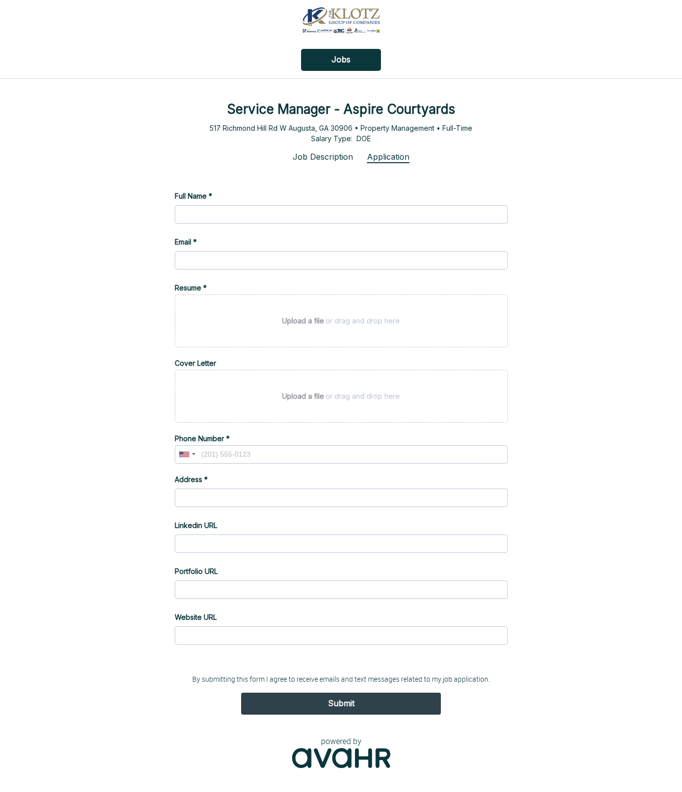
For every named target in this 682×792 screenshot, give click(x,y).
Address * (191, 479)
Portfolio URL (196, 571)
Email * (186, 242)
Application (388, 157)
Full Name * (193, 196)
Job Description (323, 157)
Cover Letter (195, 363)
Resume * (191, 287)
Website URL (196, 617)
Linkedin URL (196, 525)
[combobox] (186, 454)
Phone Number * (202, 438)
